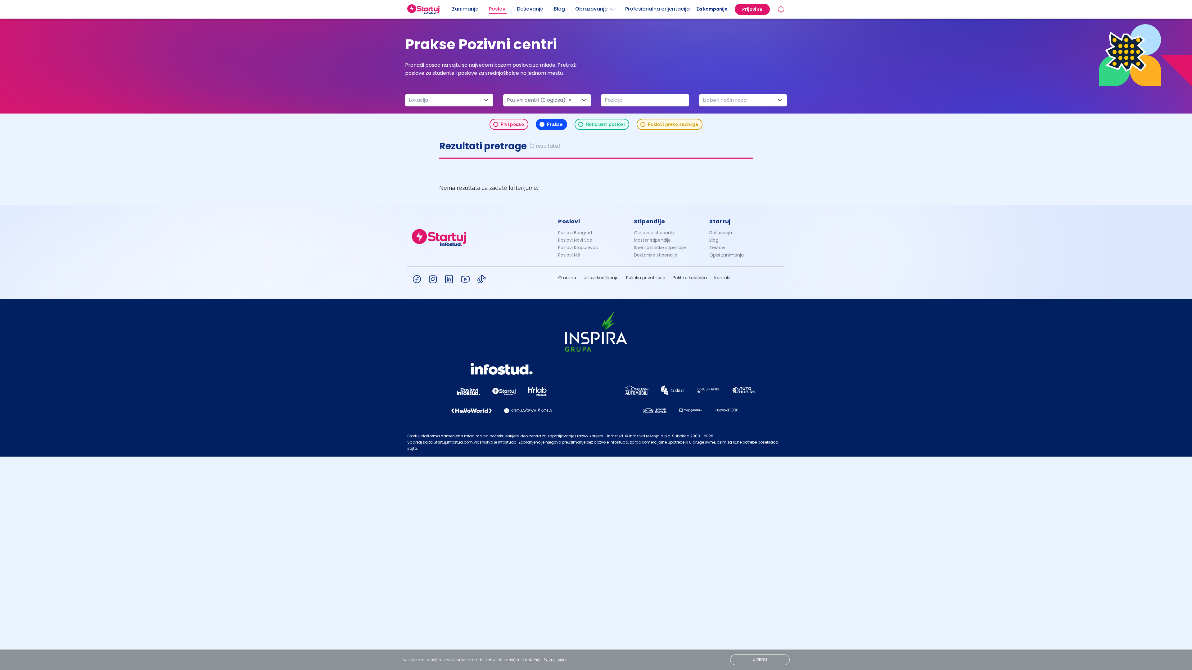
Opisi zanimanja (726, 255)
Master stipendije (652, 240)
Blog (713, 240)
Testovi (717, 247)
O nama (567, 278)
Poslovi (569, 221)
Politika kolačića (690, 278)
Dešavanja (720, 233)
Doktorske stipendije (655, 255)
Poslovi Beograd (575, 233)
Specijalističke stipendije (660, 247)
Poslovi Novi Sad (575, 240)
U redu (760, 660)
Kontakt (722, 278)
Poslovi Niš (569, 255)
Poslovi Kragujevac (578, 247)
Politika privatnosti (645, 278)
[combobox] (449, 100)
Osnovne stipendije (654, 233)
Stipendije (649, 221)
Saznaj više (555, 659)
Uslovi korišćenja (601, 278)
